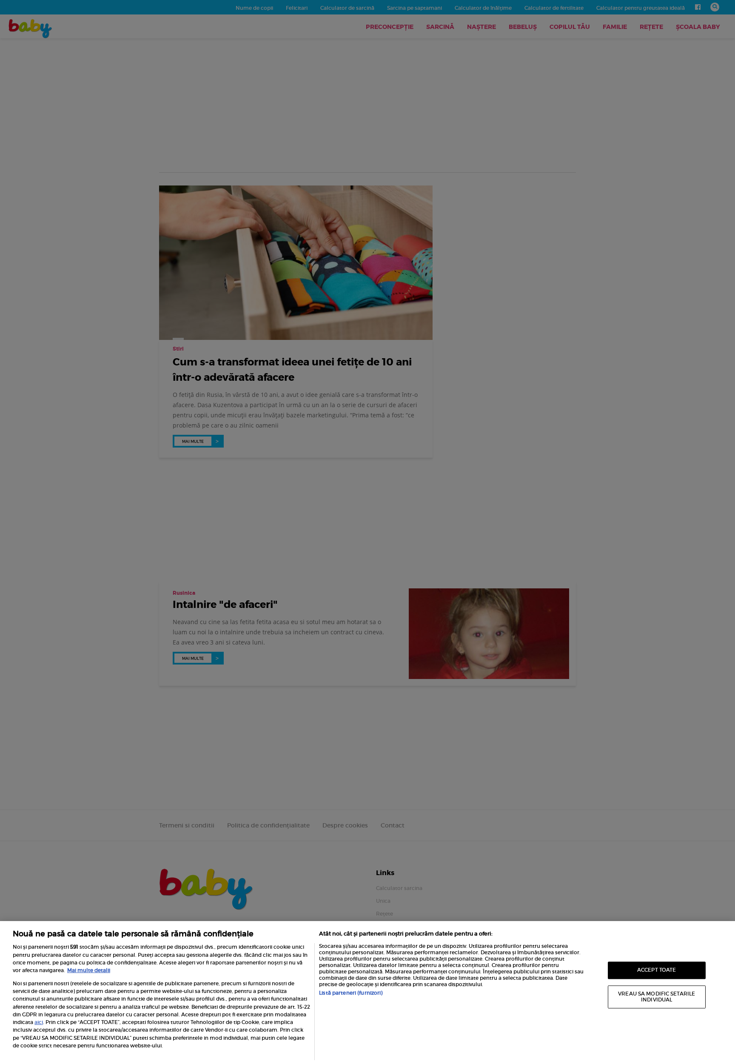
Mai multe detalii (88, 970)
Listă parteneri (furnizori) (350, 993)
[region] (367, 992)
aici (38, 1022)
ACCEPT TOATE (656, 970)
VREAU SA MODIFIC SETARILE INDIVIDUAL (656, 996)
